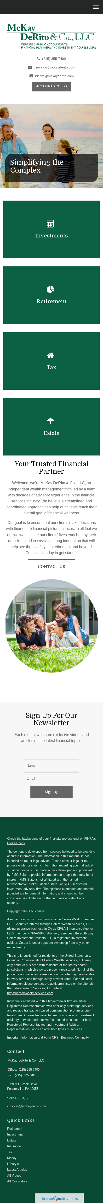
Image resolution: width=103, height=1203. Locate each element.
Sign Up (51, 792)
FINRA (32, 933)
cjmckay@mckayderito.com (54, 67)
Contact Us (51, 567)
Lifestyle (13, 1164)
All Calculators (17, 1181)
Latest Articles (17, 1169)
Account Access (51, 86)
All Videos (14, 1175)
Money (12, 1158)
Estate (11, 1140)
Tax (9, 1152)
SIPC (42, 933)
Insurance (14, 1146)
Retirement (14, 1128)
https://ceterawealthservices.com (30, 993)
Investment (15, 1134)
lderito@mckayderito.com (54, 76)
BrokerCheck (16, 843)
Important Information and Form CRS (32, 1037)
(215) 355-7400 (54, 59)
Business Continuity (75, 1037)
